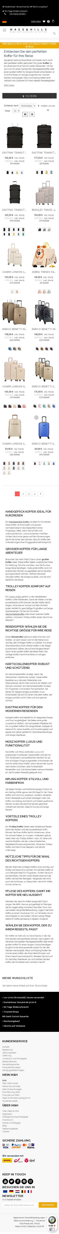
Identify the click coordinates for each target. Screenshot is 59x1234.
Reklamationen (9, 1061)
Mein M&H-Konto (10, 1083)
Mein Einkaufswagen (12, 1089)
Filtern (31, 96)
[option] (8, 172)
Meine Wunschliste (44, 21)
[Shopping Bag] (53, 21)
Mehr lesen (9, 85)
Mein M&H (36, 21)
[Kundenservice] (48, 21)
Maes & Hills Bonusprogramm (16, 1098)
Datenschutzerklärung (23, 1221)
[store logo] (28, 30)
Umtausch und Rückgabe (14, 1058)
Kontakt (5, 1047)
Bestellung (7, 1050)
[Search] (54, 33)
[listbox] (15, 172)
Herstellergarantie (10, 1064)
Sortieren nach (11, 105)
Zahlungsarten (9, 1053)
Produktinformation (11, 1067)
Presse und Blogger (11, 1123)
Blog (4, 1125)
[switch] (52, 1229)
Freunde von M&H (10, 1095)
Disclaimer (40, 1221)
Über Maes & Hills (10, 1111)
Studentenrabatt (10, 1101)
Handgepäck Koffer (19, 522)
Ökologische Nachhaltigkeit (15, 1117)
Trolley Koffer (15, 596)
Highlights (7, 1114)
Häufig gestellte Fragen (13, 1070)
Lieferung (6, 1055)
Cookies (5, 1131)
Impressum (7, 1120)
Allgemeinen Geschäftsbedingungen (29, 1218)
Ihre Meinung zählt (11, 1092)
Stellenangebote (10, 1128)
